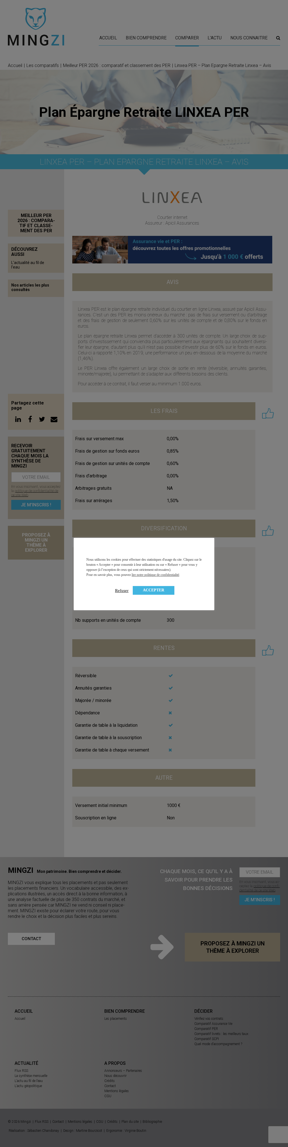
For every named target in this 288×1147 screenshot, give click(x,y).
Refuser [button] (122, 590)
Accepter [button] (153, 590)
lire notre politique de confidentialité (155, 575)
